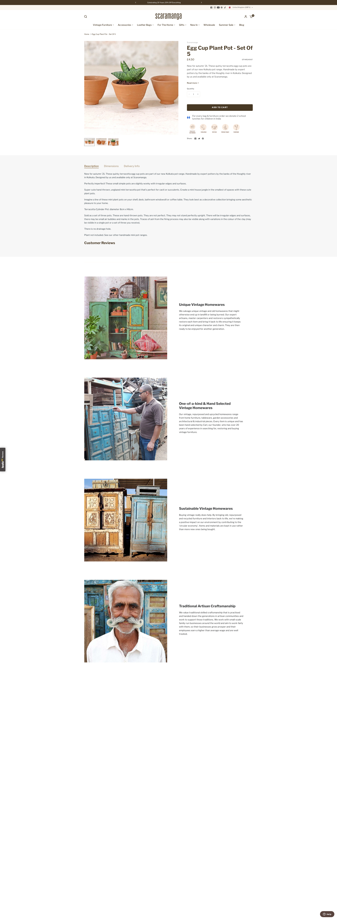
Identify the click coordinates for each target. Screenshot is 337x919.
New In (194, 25)
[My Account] (245, 16)
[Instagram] (215, 7)
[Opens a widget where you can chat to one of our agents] (327, 914)
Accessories (124, 25)
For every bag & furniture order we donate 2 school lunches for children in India (219, 117)
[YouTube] (218, 7)
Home (86, 34)
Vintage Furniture (102, 25)
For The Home (165, 25)
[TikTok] (225, 7)
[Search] (86, 16)
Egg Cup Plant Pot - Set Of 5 (104, 34)
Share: (189, 138)
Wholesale (209, 25)
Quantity (190, 89)
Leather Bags (144, 25)
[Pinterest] (221, 7)
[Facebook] (211, 7)
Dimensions (111, 166)
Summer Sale (226, 25)
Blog (241, 25)
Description (91, 166)
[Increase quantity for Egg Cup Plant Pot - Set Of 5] (198, 94)
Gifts (181, 25)
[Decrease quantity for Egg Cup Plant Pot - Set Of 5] (189, 94)
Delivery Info (132, 166)
